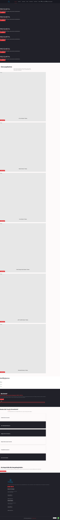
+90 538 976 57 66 (10, 495)
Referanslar (31, 1)
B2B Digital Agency (34, 518)
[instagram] (9, 486)
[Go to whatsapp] (58, 518)
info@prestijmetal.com (10, 498)
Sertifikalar (35, 1)
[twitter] (13, 486)
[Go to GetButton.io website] (58, 519)
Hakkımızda (23, 1)
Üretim (27, 1)
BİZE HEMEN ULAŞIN (3, 471)
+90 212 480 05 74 (10, 506)
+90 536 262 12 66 (10, 507)
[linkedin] (11, 486)
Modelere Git (2, 120)
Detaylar (2, 399)
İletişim (39, 1)
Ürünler (19, 1)
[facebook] (8, 486)
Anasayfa (15, 1)
